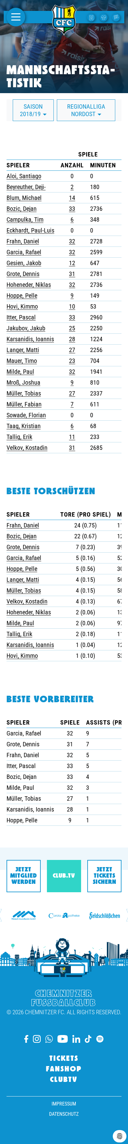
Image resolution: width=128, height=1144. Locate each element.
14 (72, 197)
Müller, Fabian (24, 404)
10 (72, 306)
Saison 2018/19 (31, 110)
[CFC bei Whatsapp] (49, 1039)
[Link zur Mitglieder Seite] (116, 17)
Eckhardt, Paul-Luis (30, 230)
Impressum (64, 1104)
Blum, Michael (24, 197)
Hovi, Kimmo (22, 306)
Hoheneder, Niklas (29, 284)
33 (72, 208)
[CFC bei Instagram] (37, 1039)
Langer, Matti (23, 350)
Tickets (64, 1059)
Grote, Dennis (23, 274)
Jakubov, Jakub (26, 328)
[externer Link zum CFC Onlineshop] (104, 17)
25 (72, 328)
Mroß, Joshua (23, 382)
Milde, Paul (20, 371)
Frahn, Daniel (23, 241)
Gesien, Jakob (24, 263)
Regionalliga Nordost (86, 110)
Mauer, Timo (22, 360)
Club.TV (64, 876)
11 (72, 437)
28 (72, 339)
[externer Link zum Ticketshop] (92, 17)
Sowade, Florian (26, 415)
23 (72, 360)
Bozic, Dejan (22, 208)
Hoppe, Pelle (22, 295)
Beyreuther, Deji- (26, 187)
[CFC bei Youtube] (62, 1039)
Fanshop (64, 1069)
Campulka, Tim (25, 219)
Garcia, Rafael (24, 252)
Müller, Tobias (24, 393)
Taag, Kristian (24, 426)
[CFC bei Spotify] (100, 1039)
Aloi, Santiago (24, 176)
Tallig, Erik (19, 437)
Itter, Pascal (21, 317)
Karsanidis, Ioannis (30, 339)
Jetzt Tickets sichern (104, 876)
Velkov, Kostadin (27, 447)
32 (72, 241)
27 (72, 350)
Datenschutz (64, 1114)
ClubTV (64, 1080)
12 (72, 263)
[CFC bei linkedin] (76, 1039)
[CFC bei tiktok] (88, 1039)
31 (72, 274)
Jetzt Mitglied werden (23, 876)
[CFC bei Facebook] (26, 1039)
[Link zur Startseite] (64, 32)
